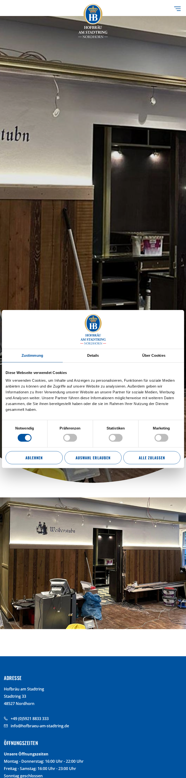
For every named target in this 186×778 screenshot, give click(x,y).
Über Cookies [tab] (153, 355)
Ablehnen (34, 457)
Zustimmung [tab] (32, 355)
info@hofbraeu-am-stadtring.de (40, 726)
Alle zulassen (152, 457)
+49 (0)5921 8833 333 (30, 718)
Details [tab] (93, 355)
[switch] (70, 438)
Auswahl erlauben (93, 457)
